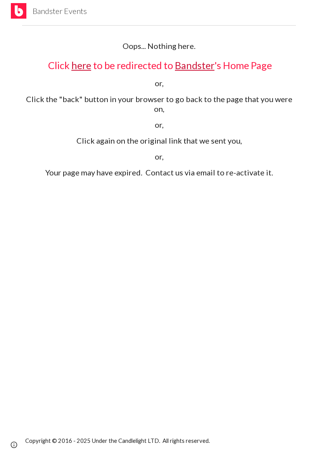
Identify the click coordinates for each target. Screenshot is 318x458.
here (81, 65)
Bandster (194, 65)
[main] (159, 131)
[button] (14, 444)
